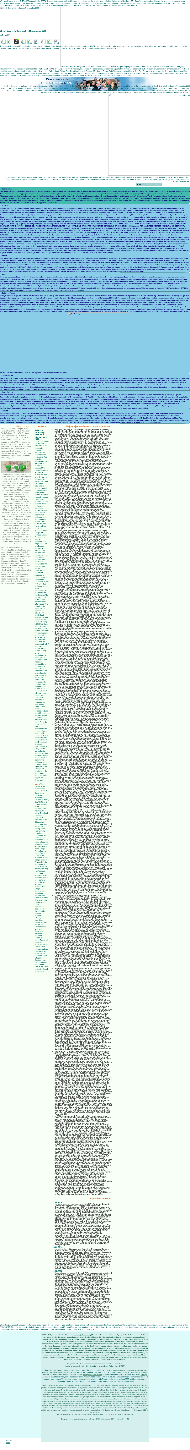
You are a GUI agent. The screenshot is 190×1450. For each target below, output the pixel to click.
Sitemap (9, 1441)
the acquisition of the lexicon (92, 1375)
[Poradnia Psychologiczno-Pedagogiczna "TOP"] (16, 473)
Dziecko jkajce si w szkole (63, 1272)
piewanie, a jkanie (60, 1248)
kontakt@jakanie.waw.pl (83, 1335)
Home (8, 1443)
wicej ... (37, 784)
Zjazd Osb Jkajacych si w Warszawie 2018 (70, 1203)
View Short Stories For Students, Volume (78, 1379)
